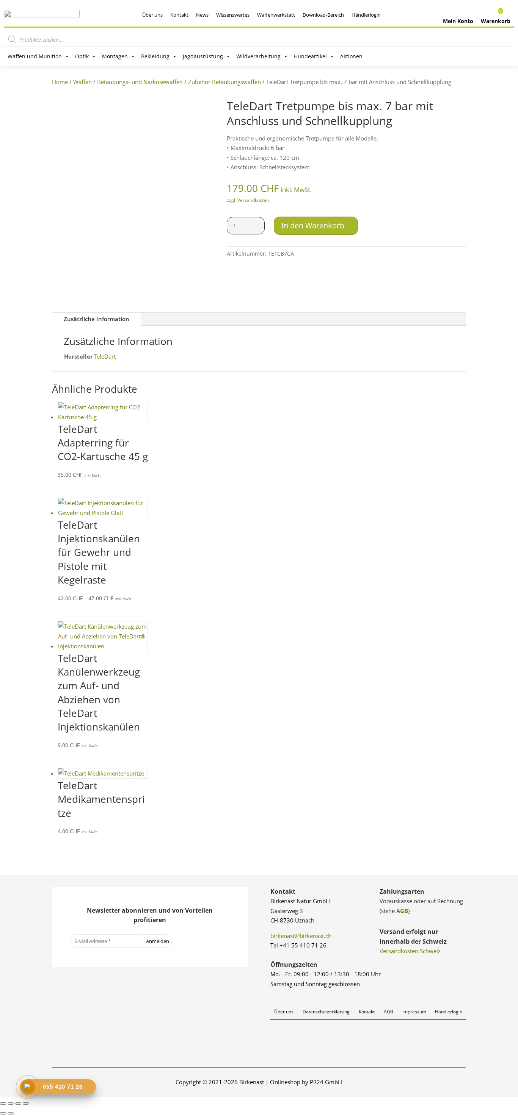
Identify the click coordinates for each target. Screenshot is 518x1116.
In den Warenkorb (312, 225)
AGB (402, 911)
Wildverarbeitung (258, 56)
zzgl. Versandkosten (248, 200)
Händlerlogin (366, 14)
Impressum (414, 1011)
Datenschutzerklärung (326, 1011)
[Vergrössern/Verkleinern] (3, 1103)
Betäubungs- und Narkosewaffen (140, 82)
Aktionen (351, 56)
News (202, 14)
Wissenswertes (233, 14)
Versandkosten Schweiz (410, 951)
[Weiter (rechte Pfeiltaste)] (11, 1113)
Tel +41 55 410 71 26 (298, 945)
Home (60, 82)
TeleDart (105, 356)
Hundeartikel (310, 56)
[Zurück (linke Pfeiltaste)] (3, 1113)
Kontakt (179, 14)
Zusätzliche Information (96, 319)
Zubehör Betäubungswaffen (224, 82)
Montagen (115, 56)
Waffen (82, 82)
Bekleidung (155, 56)
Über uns (152, 14)
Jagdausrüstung (203, 56)
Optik (82, 56)
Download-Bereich (323, 14)
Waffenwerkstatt (276, 14)
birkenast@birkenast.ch (300, 936)
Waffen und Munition (35, 56)
